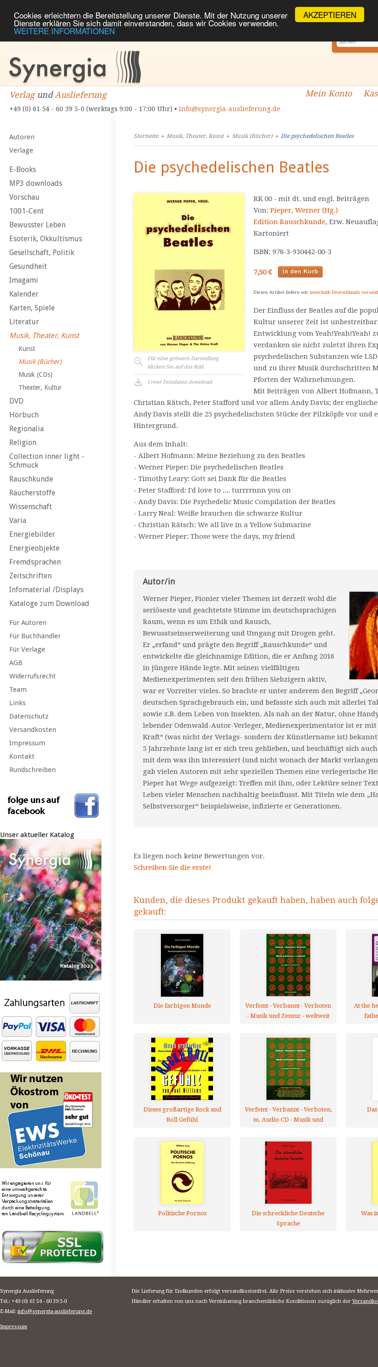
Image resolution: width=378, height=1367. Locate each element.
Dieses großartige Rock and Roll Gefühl (182, 1114)
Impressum (27, 743)
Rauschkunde (31, 479)
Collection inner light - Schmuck (46, 461)
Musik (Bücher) (39, 361)
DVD (16, 401)
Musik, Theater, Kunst (44, 335)
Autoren (22, 137)
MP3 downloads (35, 183)
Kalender (24, 294)
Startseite (146, 136)
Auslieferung (80, 95)
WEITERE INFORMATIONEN (64, 30)
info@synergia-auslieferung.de (229, 109)
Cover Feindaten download (180, 382)
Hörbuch (24, 414)
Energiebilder (32, 534)
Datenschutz (28, 716)
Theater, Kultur (40, 387)
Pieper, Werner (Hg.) (304, 210)
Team (18, 689)
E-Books (22, 169)
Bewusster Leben (37, 224)
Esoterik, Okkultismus (45, 238)
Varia (17, 520)
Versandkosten (32, 729)
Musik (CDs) (35, 374)
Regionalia (26, 428)
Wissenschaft (30, 506)
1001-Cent (26, 211)
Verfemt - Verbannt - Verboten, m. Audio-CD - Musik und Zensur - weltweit (288, 1114)
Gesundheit (28, 266)
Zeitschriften (30, 575)
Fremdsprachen (35, 562)
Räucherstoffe (32, 492)
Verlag (22, 95)
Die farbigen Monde (182, 1005)
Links (17, 703)
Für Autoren (28, 622)
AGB (16, 663)
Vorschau (24, 197)
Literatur (24, 321)
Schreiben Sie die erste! (172, 867)
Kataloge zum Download (49, 603)
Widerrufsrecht (32, 676)
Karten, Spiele (32, 307)
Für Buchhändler (35, 636)
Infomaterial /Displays (46, 589)
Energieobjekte (34, 548)
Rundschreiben (32, 770)
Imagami (23, 280)
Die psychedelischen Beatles (317, 136)
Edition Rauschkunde (289, 222)
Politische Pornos (182, 1213)
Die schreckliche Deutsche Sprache (288, 1218)
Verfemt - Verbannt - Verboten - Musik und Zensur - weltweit (288, 1010)
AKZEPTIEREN (329, 14)
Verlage (21, 150)
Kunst (26, 348)
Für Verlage (27, 649)
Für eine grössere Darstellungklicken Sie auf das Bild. (183, 363)
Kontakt (22, 756)
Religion (22, 442)
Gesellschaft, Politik (41, 252)
